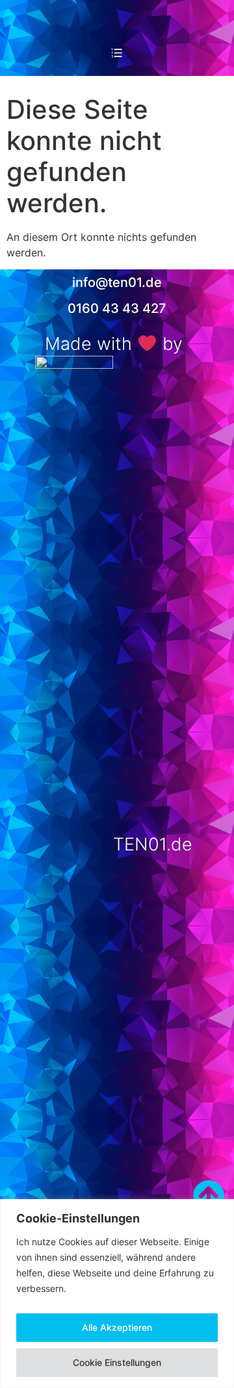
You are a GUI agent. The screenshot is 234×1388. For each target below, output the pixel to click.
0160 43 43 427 (117, 308)
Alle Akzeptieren (117, 1327)
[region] (117, 1293)
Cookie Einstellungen (117, 1362)
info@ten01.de (117, 282)
